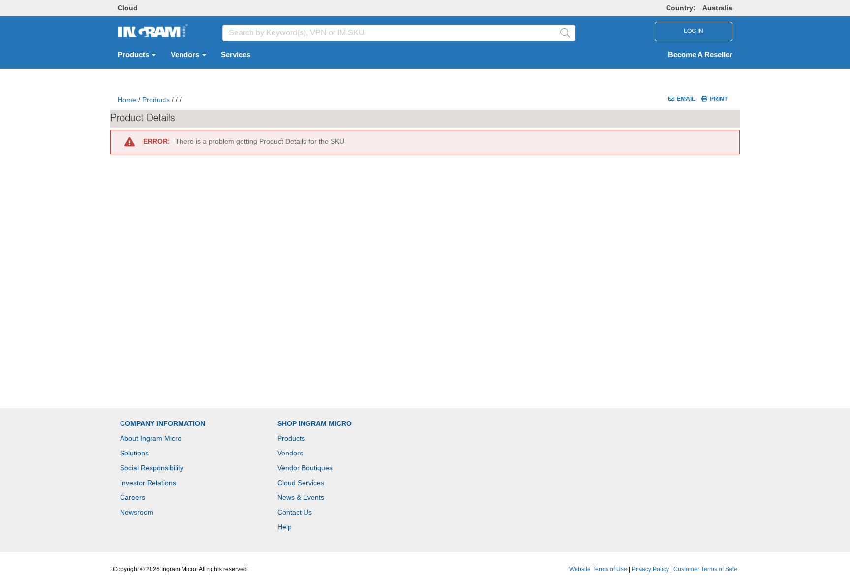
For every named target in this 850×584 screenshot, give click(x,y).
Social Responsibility (151, 468)
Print (719, 99)
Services (235, 55)
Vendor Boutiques (305, 468)
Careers (132, 497)
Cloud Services (300, 483)
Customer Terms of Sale (705, 569)
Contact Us (294, 512)
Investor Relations (148, 483)
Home (127, 100)
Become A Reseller (700, 55)
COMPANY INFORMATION (162, 423)
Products (134, 55)
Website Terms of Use (598, 569)
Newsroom (136, 512)
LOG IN (693, 31)
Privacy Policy (650, 569)
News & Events (300, 497)
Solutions (134, 453)
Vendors (186, 55)
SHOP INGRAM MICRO (314, 423)
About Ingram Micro (151, 438)
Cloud (128, 8)
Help (284, 527)
